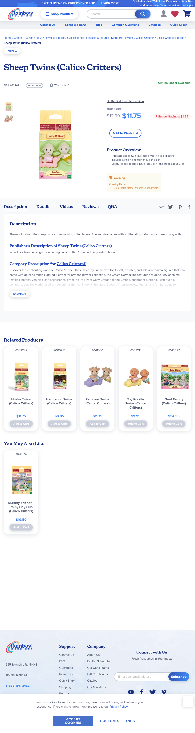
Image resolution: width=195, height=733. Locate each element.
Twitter (170, 207)
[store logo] (20, 14)
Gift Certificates (97, 674)
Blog (99, 25)
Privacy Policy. (118, 706)
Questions (66, 668)
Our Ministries (96, 687)
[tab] (12, 51)
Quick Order (178, 25)
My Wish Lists (175, 14)
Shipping (65, 687)
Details (43, 206)
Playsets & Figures (97, 38)
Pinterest (180, 207)
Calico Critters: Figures (170, 38)
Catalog (92, 680)
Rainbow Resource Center (19, 648)
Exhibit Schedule (98, 661)
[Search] (142, 14)
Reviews (90, 206)
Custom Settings (117, 720)
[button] (163, 13)
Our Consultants (98, 668)
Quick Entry (67, 680)
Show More (19, 294)
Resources (66, 674)
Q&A (112, 206)
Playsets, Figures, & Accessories (64, 38)
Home (7, 38)
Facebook (189, 207)
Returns (64, 693)
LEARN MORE (110, 3)
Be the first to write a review (125, 101)
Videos (66, 206)
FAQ (62, 661)
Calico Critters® (145, 38)
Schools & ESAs (75, 25)
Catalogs (155, 25)
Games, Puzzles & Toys (28, 38)
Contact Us (47, 25)
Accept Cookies (73, 721)
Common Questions (125, 25)
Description (15, 206)
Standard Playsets (122, 38)
